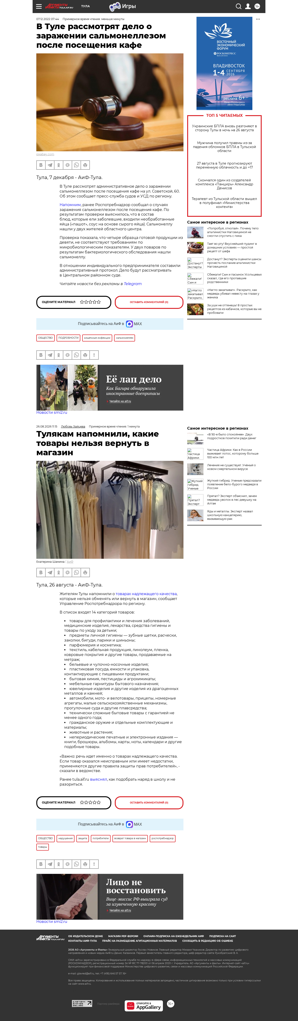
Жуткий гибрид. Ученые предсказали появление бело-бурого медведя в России (234, 484)
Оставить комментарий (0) (149, 302)
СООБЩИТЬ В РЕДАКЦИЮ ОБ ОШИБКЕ (207, 940)
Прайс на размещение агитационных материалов (139, 940)
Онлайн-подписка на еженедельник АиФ (173, 936)
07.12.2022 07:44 (47, 19)
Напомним (70, 205)
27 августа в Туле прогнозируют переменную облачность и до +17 (224, 165)
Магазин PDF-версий (123, 936)
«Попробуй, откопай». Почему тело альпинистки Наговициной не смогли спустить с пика (233, 232)
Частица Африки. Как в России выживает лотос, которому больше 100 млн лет (232, 453)
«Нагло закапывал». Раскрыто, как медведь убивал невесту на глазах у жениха (233, 293)
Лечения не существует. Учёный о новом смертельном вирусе (231, 467)
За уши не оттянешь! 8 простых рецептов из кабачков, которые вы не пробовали (234, 309)
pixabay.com (45, 154)
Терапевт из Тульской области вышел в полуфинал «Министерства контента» (224, 203)
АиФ (70, 561)
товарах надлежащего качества (146, 594)
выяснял (98, 779)
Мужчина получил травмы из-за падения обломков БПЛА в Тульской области (224, 147)
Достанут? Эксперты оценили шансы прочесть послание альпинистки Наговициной (234, 262)
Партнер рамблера (108, 1003)
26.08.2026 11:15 (46, 426)
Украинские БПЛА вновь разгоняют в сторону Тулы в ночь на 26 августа (224, 128)
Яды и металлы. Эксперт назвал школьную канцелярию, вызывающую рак (230, 515)
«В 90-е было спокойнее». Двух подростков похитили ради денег (231, 436)
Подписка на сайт (222, 936)
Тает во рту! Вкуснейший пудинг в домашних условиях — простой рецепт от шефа (232, 247)
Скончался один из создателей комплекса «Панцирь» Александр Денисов (224, 184)
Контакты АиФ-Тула (82, 940)
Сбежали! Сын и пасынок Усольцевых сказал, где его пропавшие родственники (234, 278)
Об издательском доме (85, 936)
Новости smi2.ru (51, 412)
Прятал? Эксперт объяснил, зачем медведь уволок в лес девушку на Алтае (232, 499)
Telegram (133, 284)
